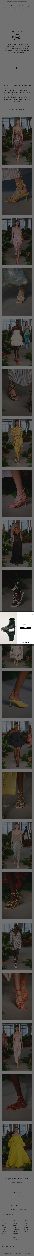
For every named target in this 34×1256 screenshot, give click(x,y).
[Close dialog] (32, 613)
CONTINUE (25, 627)
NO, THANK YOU (25, 630)
